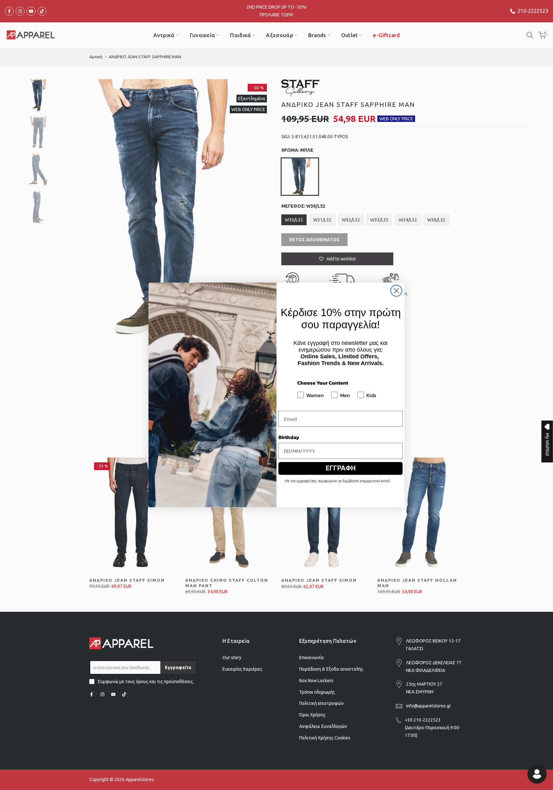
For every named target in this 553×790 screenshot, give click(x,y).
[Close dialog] (396, 290)
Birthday (288, 437)
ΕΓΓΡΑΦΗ (341, 468)
